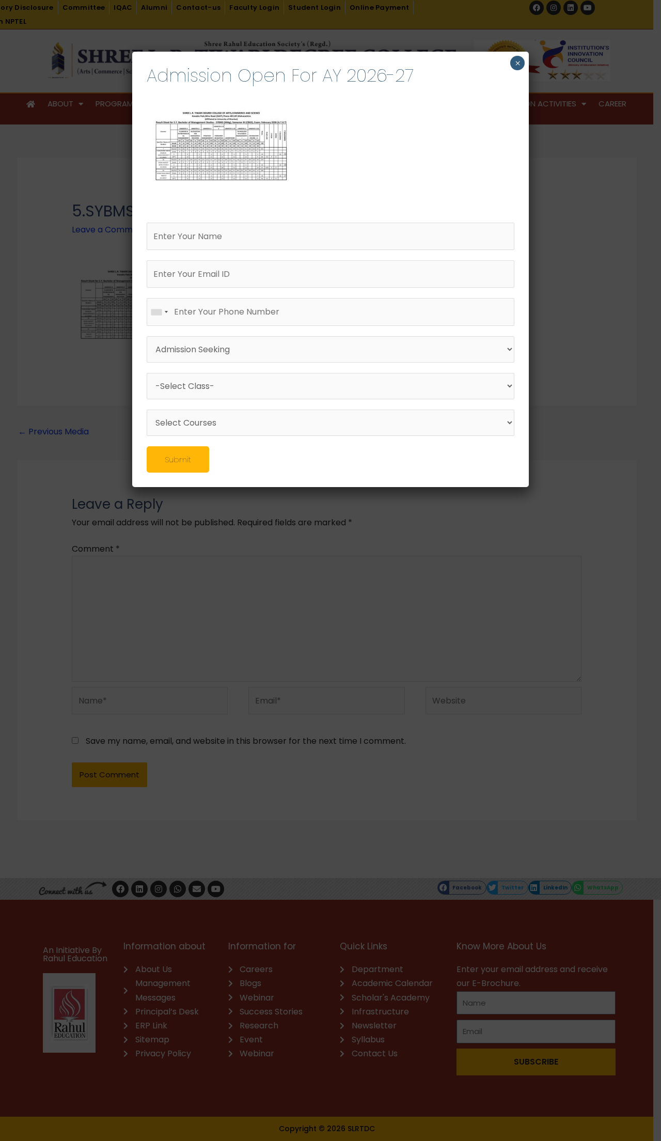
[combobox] (159, 312)
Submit (178, 459)
